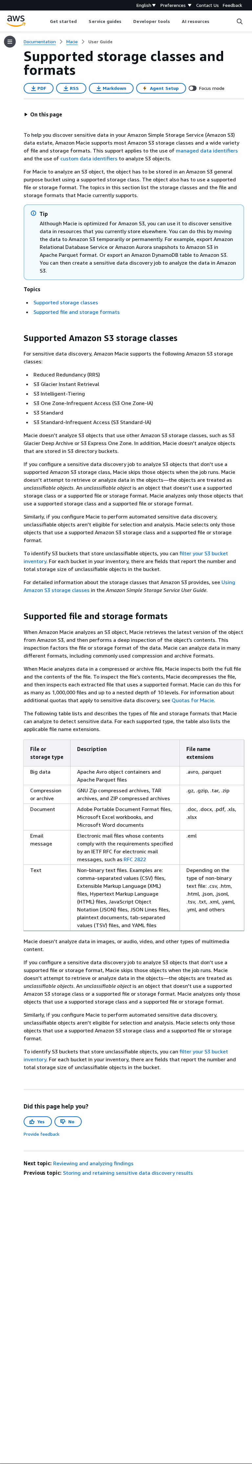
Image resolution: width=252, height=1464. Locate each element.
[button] (43, 114)
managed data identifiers (207, 150)
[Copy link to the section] (18, 338)
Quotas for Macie (193, 700)
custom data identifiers (88, 158)
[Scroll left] (45, 21)
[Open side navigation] (10, 42)
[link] (100, 41)
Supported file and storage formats (76, 312)
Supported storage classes (65, 302)
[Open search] (239, 21)
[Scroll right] (214, 21)
